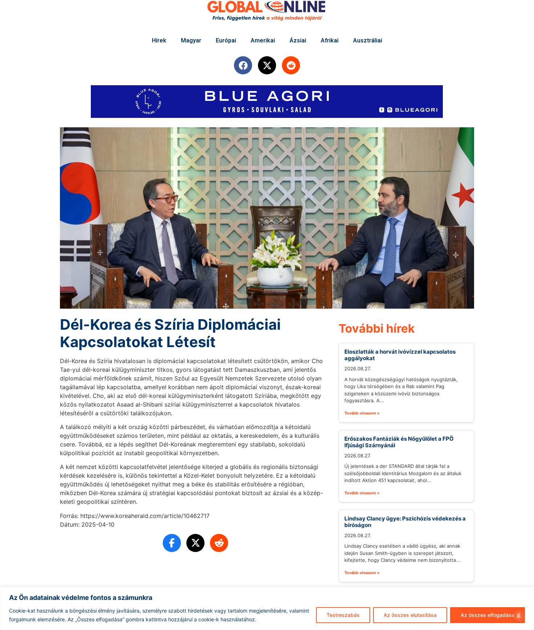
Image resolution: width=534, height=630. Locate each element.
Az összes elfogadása (487, 615)
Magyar (191, 40)
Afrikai (330, 40)
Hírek (159, 40)
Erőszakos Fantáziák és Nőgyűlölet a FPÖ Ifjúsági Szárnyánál (399, 442)
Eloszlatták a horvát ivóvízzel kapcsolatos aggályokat (400, 355)
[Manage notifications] (519, 616)
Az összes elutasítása (410, 615)
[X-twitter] (267, 65)
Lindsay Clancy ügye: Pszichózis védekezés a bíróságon (405, 521)
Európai (226, 40)
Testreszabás (343, 615)
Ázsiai (298, 40)
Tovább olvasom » (362, 413)
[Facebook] (243, 65)
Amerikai (263, 40)
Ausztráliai (367, 40)
